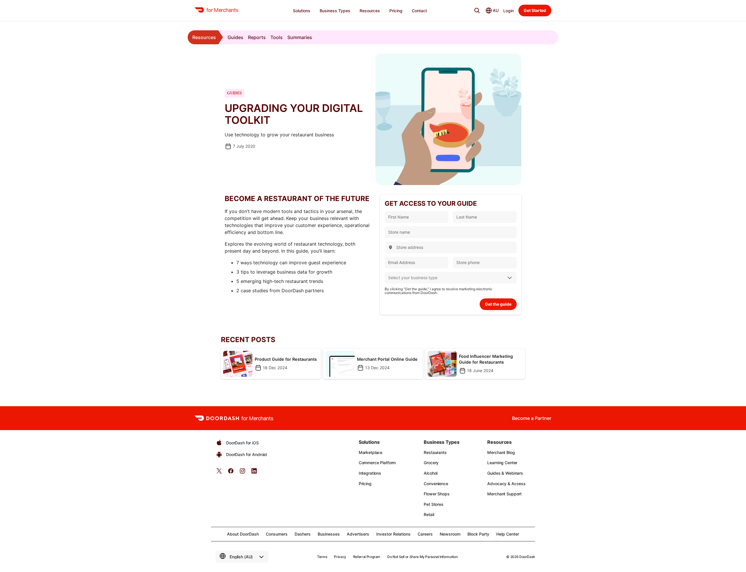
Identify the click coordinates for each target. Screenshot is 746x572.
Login (508, 10)
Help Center (507, 533)
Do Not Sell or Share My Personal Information (422, 557)
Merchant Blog (501, 452)
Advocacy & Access (506, 483)
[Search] (477, 10)
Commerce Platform (377, 462)
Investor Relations (393, 533)
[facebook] (230, 472)
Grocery (431, 462)
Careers (425, 533)
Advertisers (358, 533)
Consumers (277, 533)
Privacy (340, 557)
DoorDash (527, 557)
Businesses (329, 533)
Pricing (365, 483)
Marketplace (370, 452)
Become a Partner (531, 418)
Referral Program (366, 557)
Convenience (436, 483)
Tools (276, 37)
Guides (235, 37)
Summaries (299, 37)
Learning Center (502, 462)
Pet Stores (434, 504)
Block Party (478, 533)
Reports (257, 37)
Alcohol (430, 473)
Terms (322, 557)
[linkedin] (254, 472)
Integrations (370, 473)
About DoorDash (243, 533)
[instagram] (242, 472)
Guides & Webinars (505, 473)
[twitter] (219, 472)
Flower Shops (436, 493)
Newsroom (450, 533)
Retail (429, 514)
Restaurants (435, 452)
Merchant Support (504, 493)
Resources (204, 37)
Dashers (303, 533)
